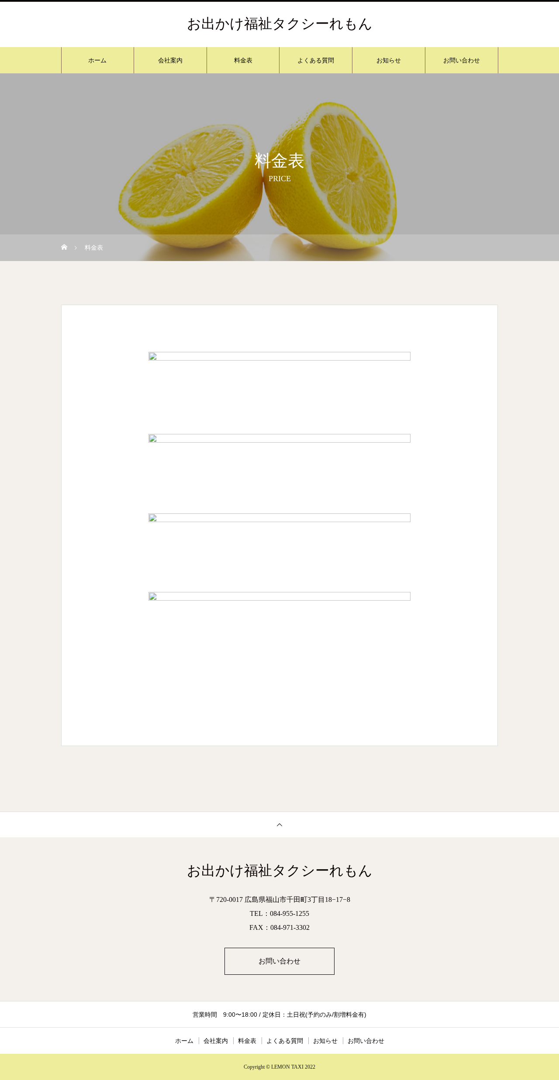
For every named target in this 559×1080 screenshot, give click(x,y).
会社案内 (170, 60)
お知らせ (388, 60)
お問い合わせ (461, 60)
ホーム (97, 60)
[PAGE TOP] (279, 824)
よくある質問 (315, 60)
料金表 (243, 60)
